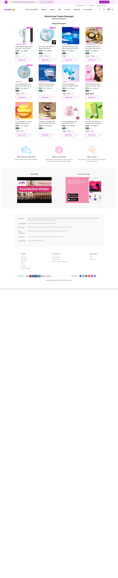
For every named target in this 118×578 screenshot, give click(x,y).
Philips (30, 240)
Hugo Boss (35, 236)
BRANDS (43, 9)
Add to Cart (21, 60)
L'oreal (44, 223)
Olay (32, 227)
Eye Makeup (35, 218)
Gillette (63, 227)
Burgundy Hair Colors (90, 218)
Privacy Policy (56, 257)
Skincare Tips (53, 220)
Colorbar (40, 223)
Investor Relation (26, 268)
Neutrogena (37, 227)
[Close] (112, 2)
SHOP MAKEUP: (22, 223)
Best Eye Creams (75, 218)
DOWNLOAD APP (81, 5)
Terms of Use (56, 259)
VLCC (49, 227)
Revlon (48, 223)
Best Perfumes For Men (44, 220)
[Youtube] (89, 276)
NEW (59, 9)
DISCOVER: (21, 218)
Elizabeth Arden (49, 236)
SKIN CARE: (21, 227)
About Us (23, 257)
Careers (23, 261)
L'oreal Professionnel (33, 231)
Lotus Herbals (44, 227)
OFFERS (52, 9)
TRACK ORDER (102, 5)
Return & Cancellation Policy (60, 261)
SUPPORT (92, 5)
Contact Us (93, 259)
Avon (51, 223)
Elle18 (54, 223)
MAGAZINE (77, 9)
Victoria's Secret (61, 236)
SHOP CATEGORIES (32, 9)
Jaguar (55, 236)
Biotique (63, 231)
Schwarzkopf (41, 231)
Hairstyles (82, 218)
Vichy (56, 227)
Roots (66, 231)
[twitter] (83, 276)
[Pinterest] (86, 276)
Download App (104, 2)
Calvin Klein (41, 236)
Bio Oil (29, 227)
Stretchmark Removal (65, 218)
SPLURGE (67, 9)
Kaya (52, 227)
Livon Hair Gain (57, 231)
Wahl (33, 240)
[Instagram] (92, 276)
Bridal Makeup (42, 218)
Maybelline (35, 223)
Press (22, 264)
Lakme (30, 223)
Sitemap (23, 266)
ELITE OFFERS (88, 9)
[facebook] (80, 276)
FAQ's (91, 257)
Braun (37, 240)
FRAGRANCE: (21, 237)
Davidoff (30, 236)
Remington (41, 240)
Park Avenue (68, 227)
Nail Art (30, 218)
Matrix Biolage (49, 231)
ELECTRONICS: (22, 241)
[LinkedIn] (95, 276)
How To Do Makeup (51, 218)
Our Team (23, 259)
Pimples (58, 218)
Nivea (59, 227)
